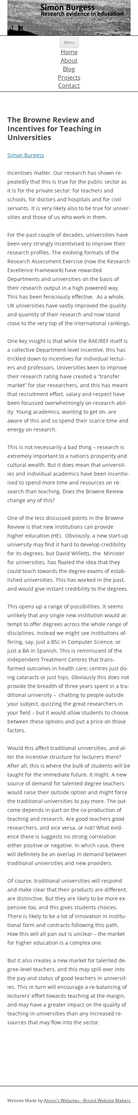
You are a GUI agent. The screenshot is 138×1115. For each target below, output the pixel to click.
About (69, 60)
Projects (69, 77)
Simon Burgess (25, 155)
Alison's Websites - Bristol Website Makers (87, 1100)
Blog (69, 69)
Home (69, 52)
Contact (69, 85)
